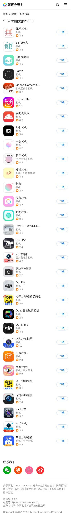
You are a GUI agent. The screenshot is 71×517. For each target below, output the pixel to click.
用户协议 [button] (8, 492)
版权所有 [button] (19, 489)
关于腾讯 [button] (8, 485)
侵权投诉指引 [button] (56, 489)
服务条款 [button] (38, 485)
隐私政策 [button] (42, 489)
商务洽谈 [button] (49, 485)
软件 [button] (14, 14)
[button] (13, 5)
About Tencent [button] (23, 485)
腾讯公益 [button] (8, 489)
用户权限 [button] (31, 489)
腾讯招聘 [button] (61, 485)
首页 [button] (5, 14)
